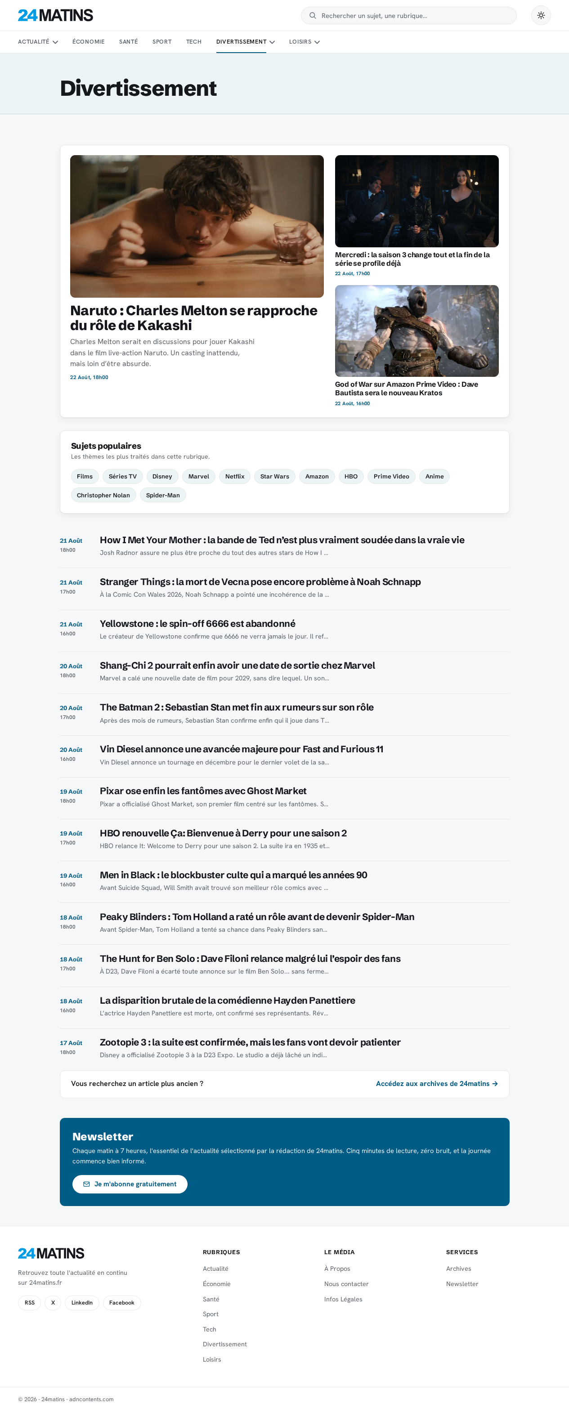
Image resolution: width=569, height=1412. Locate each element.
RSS (30, 1302)
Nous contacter (346, 1284)
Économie (88, 41)
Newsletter (462, 1284)
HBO (351, 476)
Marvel (198, 476)
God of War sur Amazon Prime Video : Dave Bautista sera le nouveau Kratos (406, 388)
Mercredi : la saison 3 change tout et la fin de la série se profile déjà (412, 259)
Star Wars (274, 476)
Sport (162, 41)
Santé (128, 41)
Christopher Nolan (103, 495)
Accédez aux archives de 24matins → (437, 1083)
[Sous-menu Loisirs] (317, 42)
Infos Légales (343, 1299)
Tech (194, 41)
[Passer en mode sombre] (541, 15)
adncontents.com (91, 1399)
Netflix (235, 476)
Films (85, 476)
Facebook (121, 1302)
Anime (435, 476)
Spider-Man (163, 495)
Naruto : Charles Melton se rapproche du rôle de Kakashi (193, 318)
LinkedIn (82, 1302)
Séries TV (123, 476)
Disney (162, 476)
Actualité (33, 41)
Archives (458, 1269)
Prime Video (391, 476)
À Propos (337, 1269)
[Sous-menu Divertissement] (272, 42)
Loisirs (300, 41)
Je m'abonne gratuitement (135, 1184)
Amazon (317, 476)
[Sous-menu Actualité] (55, 42)
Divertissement (241, 41)
